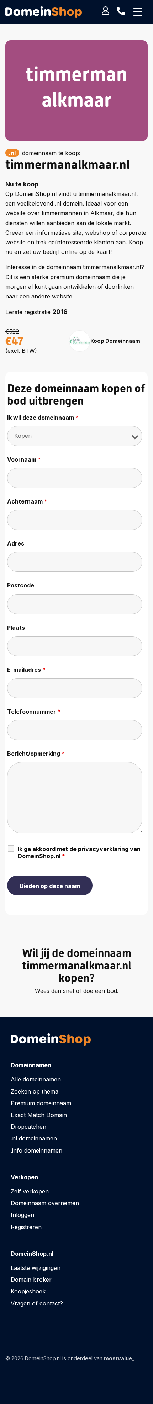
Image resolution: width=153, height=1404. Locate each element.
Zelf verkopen (30, 1191)
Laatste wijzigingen (35, 1267)
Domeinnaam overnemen (45, 1203)
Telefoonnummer (33, 711)
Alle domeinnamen (36, 1079)
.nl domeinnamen (34, 1138)
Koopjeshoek (28, 1291)
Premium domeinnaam (41, 1103)
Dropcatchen (28, 1126)
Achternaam (27, 501)
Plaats (16, 627)
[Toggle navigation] (138, 12)
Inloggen (22, 1214)
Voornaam (24, 459)
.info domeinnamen (36, 1150)
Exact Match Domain (39, 1114)
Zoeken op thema (34, 1091)
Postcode (20, 585)
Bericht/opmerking (36, 753)
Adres (15, 543)
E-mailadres (26, 669)
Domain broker (31, 1279)
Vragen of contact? (37, 1303)
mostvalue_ (119, 1358)
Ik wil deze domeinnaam (43, 417)
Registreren (26, 1226)
